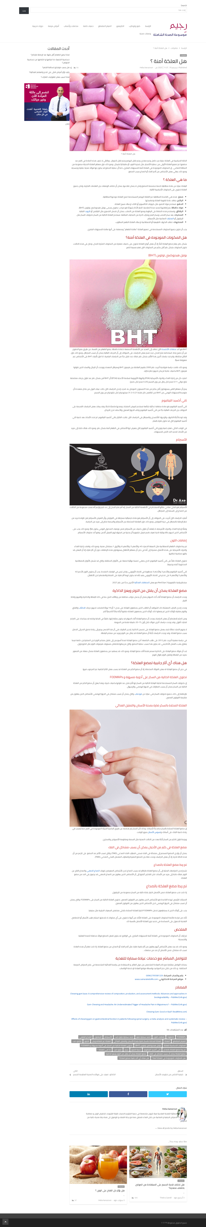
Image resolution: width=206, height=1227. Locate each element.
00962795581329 (154, 975)
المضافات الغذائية (141, 582)
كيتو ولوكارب (134, 26)
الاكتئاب (82, 608)
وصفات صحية (145, 34)
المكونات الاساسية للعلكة (175, 1045)
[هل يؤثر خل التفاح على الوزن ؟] (98, 1147)
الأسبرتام (108, 1037)
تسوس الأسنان (154, 832)
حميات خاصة (88, 26)
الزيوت (87, 211)
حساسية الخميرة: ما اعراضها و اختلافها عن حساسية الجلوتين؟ (48, 61)
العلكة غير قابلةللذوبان (101, 1041)
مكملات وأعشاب (71, 26)
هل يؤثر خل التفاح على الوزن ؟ (110, 1190)
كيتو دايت (118, 1049)
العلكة (167, 1041)
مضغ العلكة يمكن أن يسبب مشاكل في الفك (167, 1054)
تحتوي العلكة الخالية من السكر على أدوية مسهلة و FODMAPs (106, 1045)
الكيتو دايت (77, 1041)
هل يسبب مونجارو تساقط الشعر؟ (56, 67)
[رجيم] (170, 30)
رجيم (126, 1049)
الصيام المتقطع (104, 26)
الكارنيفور (120, 26)
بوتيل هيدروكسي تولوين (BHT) (148, 1045)
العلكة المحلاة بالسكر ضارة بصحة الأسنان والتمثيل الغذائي (137, 1041)
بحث (24, 10)
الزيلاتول (98, 1037)
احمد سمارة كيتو (143, 1037)
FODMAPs (181, 1037)
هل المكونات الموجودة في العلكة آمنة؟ (169, 1058)
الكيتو (86, 1041)
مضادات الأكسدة (169, 349)
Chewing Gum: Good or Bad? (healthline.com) (166, 1012)
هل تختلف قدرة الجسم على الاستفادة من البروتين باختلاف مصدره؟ (159, 1186)
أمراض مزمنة (53, 26)
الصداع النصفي (93, 871)
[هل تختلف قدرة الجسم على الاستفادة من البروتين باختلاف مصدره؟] (158, 1147)
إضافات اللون (159, 1037)
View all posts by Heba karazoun (171, 1128)
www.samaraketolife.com (146, 979)
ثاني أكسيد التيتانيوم (152, 1049)
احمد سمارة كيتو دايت (124, 1037)
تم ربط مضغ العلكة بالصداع (174, 1049)
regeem (170, 1037)
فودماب (138, 694)
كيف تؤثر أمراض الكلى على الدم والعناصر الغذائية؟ (49, 72)
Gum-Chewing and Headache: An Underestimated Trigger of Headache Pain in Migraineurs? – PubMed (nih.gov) (137, 1004)
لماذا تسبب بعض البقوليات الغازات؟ (55, 77)
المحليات (170, 218)
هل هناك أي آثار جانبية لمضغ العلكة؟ (134, 1058)
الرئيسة (148, 26)
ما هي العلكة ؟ (104, 1049)
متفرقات (183, 55)
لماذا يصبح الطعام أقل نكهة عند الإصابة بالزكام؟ (50, 54)
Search (184, 5)
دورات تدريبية (37, 26)
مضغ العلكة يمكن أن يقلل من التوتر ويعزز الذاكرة (126, 1054)
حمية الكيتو (136, 1049)
